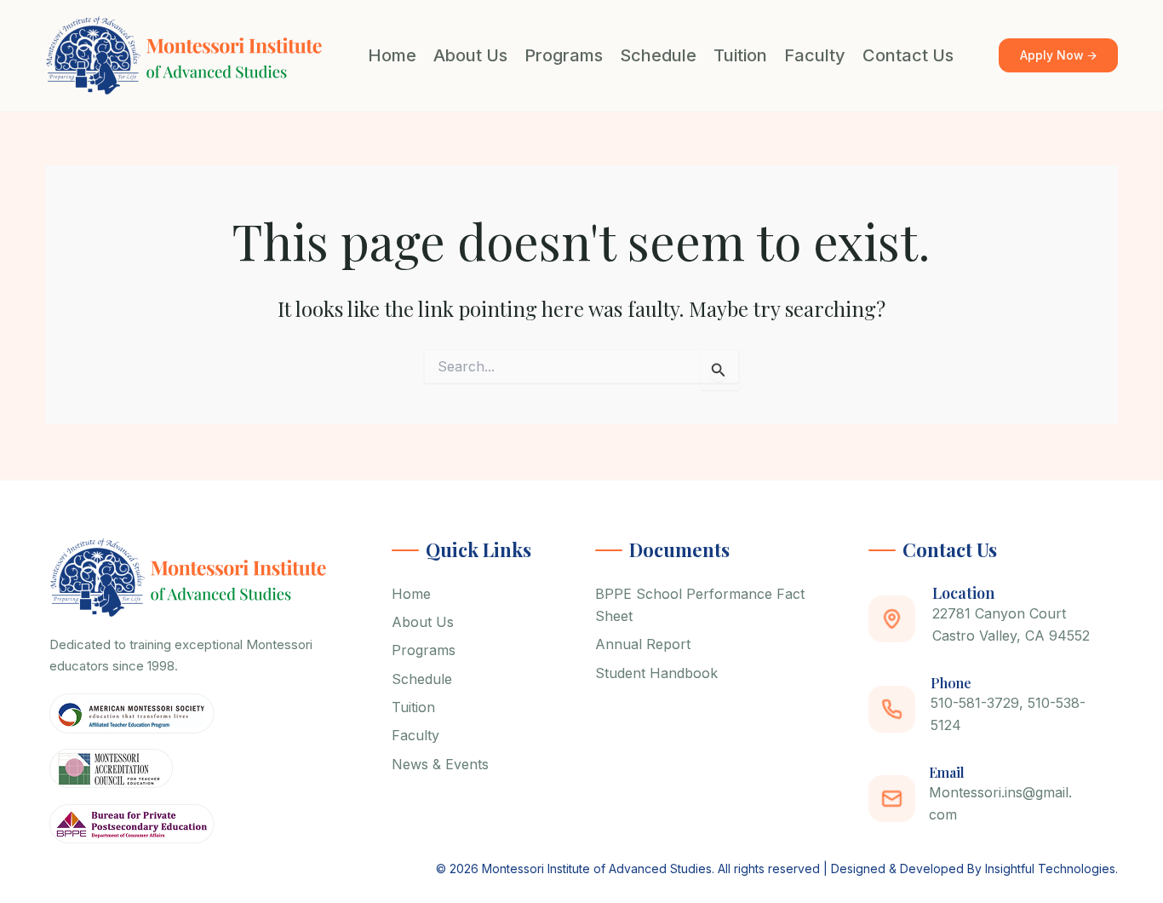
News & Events (440, 764)
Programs (563, 55)
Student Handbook (656, 673)
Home (392, 55)
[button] (1058, 55)
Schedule (658, 55)
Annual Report (642, 644)
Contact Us (908, 55)
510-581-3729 (975, 702)
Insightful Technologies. (1051, 868)
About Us (470, 55)
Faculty (814, 55)
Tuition (740, 55)
